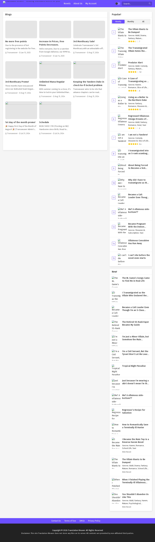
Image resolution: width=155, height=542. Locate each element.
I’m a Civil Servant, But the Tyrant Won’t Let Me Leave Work (135, 354)
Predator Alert (135, 62)
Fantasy (131, 38)
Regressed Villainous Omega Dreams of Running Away (138, 119)
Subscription (133, 233)
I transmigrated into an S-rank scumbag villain (138, 153)
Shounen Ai (142, 106)
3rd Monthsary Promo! (17, 81)
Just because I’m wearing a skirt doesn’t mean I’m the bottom (135, 383)
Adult (137, 35)
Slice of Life (142, 87)
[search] (150, 4)
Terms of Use (70, 521)
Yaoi (144, 125)
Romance (132, 87)
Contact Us (56, 521)
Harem (138, 85)
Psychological (135, 503)
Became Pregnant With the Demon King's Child (137, 227)
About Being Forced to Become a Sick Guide (138, 168)
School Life (127, 448)
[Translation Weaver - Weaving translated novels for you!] (31, 2)
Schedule (44, 122)
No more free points (16, 41)
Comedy (143, 66)
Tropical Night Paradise (134, 366)
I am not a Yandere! (138, 134)
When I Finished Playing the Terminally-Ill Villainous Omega (135, 482)
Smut (139, 125)
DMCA (81, 521)
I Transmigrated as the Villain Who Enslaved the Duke (134, 295)
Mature (138, 38)
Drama (143, 35)
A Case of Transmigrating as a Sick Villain (138, 81)
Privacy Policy (94, 521)
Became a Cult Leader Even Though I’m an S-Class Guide (138, 197)
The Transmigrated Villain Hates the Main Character (137, 51)
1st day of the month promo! (20, 122)
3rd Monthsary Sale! (84, 41)
